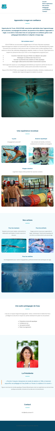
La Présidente (46, 9)
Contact (44, 11)
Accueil (44, 1)
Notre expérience (47, 3)
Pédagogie (45, 7)
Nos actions (45, 5)
